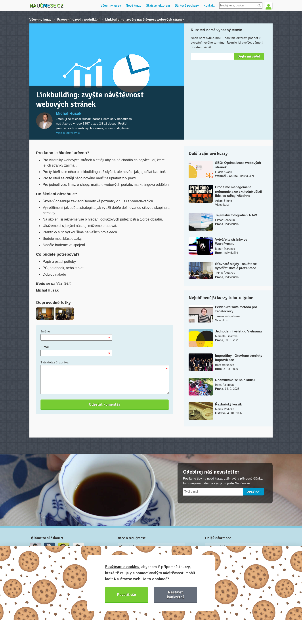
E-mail (44, 347)
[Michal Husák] (44, 120)
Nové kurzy (133, 6)
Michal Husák (68, 113)
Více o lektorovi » (68, 132)
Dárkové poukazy (187, 6)
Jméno (45, 331)
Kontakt (209, 6)
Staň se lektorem (158, 6)
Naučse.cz (46, 5)
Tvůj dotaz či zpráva (54, 362)
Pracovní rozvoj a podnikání (78, 19)
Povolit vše (126, 594)
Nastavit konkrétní (175, 594)
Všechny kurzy (111, 6)
